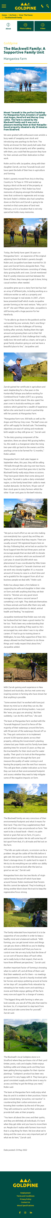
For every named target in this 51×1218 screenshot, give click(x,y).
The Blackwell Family (13, 18)
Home (4, 15)
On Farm (12, 15)
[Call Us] (42, 6)
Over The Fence (26, 15)
